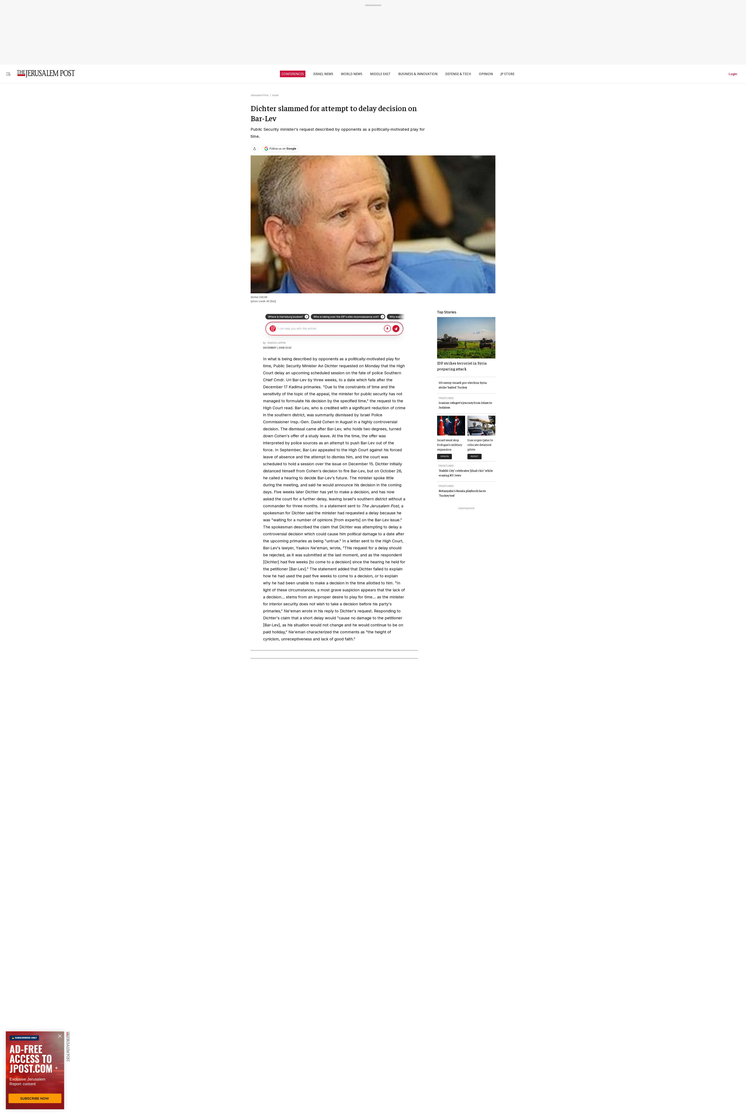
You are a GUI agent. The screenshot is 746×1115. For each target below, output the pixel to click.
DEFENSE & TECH (458, 74)
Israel (275, 95)
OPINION (486, 74)
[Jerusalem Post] (43, 74)
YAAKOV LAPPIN (276, 342)
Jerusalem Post (259, 95)
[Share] (254, 149)
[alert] (35, 1070)
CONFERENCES (292, 74)
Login (733, 74)
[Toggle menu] (8, 74)
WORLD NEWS (351, 74)
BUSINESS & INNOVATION (417, 74)
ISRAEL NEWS (323, 74)
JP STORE (507, 74)
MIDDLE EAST (380, 74)
